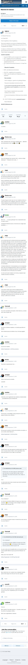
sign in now (8, 632)
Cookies (24, 659)
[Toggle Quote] (3, 468)
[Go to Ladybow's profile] (2, 603)
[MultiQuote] (2, 109)
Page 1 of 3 (14, 25)
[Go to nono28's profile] (2, 585)
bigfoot (4, 13)
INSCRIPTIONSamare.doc (6, 104)
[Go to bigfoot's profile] (2, 32)
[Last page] (26, 26)
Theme (11, 659)
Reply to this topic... (8, 638)
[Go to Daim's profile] (2, 154)
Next (23, 25)
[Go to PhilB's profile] (2, 171)
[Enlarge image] (14, 143)
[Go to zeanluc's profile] (2, 122)
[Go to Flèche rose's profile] (2, 137)
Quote (6, 109)
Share (7, 645)
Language (5, 659)
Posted (10, 32)
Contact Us (17, 659)
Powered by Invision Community (14, 662)
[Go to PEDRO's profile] (2, 216)
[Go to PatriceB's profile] (2, 307)
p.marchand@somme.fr (20, 99)
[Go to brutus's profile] (2, 360)
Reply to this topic (14, 20)
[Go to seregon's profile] (2, 323)
